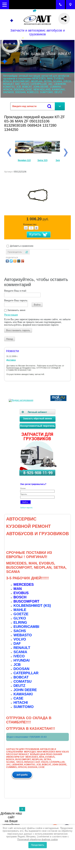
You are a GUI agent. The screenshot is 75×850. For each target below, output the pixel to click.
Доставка (11, 360)
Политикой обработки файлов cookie (37, 839)
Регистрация (11, 314)
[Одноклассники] (15, 260)
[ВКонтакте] (8, 260)
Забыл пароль (26, 508)
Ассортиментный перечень (37, 425)
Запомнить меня (16, 310)
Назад (9, 339)
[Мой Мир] (19, 260)
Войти (37, 304)
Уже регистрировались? (33, 484)
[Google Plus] (23, 260)
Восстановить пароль (18, 330)
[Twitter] (11, 260)
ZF (26, 252)
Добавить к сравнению (21, 246)
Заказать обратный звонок (37, 418)
